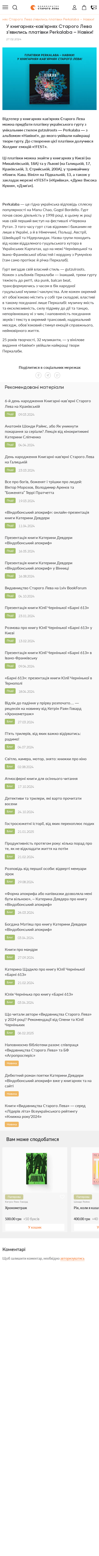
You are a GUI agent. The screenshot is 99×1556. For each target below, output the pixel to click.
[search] (15, 7)
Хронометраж (16, 1208)
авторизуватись (72, 1258)
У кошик (35, 1227)
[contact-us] (94, 7)
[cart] (84, 7)
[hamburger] (5, 7)
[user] (74, 7)
